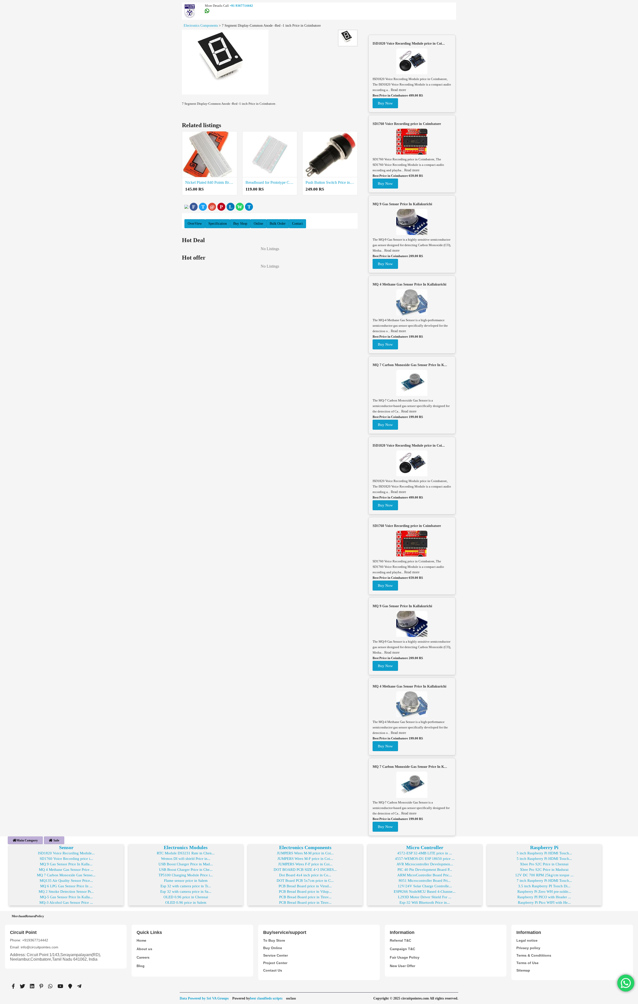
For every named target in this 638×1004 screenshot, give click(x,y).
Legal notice (527, 940)
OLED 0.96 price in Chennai (185, 897)
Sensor (66, 847)
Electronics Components (305, 847)
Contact (297, 223)
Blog (141, 966)
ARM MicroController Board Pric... (424, 875)
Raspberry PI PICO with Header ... (544, 897)
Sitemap (523, 970)
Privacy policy (528, 948)
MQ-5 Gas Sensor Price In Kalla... (66, 897)
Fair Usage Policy (404, 957)
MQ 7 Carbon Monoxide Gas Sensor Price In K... (410, 365)
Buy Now (385, 103)
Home (141, 940)
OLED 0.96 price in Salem (185, 902)
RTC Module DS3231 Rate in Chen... (186, 853)
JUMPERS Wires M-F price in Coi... (305, 859)
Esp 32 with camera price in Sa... (185, 892)
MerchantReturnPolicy (28, 916)
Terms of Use (527, 963)
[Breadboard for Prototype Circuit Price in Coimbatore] (269, 154)
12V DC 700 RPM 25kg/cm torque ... (544, 875)
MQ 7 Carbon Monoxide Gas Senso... (66, 875)
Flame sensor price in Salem (186, 881)
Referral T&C (400, 940)
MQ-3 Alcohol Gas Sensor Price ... (66, 902)
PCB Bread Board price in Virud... (305, 886)
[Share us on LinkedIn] (32, 986)
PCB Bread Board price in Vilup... (305, 892)
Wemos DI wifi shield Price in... (185, 859)
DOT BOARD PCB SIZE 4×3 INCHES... (305, 870)
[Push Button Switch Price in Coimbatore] (330, 154)
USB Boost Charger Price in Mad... (186, 864)
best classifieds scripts (266, 998)
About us (144, 949)
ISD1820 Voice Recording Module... (66, 853)
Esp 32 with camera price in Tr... (185, 886)
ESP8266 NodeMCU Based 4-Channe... (425, 892)
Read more (398, 90)
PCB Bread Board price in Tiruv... (305, 897)
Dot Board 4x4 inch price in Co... (305, 875)
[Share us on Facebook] (13, 986)
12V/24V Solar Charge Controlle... (425, 886)
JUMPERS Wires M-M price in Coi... (305, 853)
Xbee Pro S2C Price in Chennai (544, 864)
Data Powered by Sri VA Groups (204, 998)
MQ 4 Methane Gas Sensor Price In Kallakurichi (409, 284)
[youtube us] (60, 986)
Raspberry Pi (544, 847)
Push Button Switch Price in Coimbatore (330, 182)
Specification (217, 223)
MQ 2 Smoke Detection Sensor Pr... (66, 892)
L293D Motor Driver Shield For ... (424, 897)
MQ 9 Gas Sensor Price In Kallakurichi (402, 204)
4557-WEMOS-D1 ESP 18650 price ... (425, 859)
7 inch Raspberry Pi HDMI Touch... (544, 881)
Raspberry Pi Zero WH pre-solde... (544, 892)
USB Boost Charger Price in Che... (186, 870)
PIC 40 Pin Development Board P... (425, 870)
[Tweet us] (22, 986)
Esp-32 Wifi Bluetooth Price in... (424, 902)
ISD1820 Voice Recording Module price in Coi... (409, 43)
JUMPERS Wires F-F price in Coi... (305, 864)
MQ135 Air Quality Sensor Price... (66, 881)
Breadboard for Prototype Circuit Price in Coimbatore (269, 182)
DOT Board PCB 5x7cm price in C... (305, 881)
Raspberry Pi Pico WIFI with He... (544, 902)
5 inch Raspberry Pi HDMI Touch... (544, 853)
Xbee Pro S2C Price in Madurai (544, 870)
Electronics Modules (186, 847)
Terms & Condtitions (533, 955)
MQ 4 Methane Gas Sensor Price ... (66, 870)
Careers (143, 957)
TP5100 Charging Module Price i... (186, 875)
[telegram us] (79, 986)
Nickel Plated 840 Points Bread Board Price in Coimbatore (209, 182)
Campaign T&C (402, 949)
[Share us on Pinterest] (41, 986)
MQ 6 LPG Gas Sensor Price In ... (66, 886)
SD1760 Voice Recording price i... (66, 859)
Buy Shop (240, 223)
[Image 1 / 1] (225, 62)
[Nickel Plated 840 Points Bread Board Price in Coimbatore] (209, 154)
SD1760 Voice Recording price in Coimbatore (407, 124)
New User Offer (402, 966)
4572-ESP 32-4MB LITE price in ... (424, 853)
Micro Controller (424, 847)
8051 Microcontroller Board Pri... (425, 881)
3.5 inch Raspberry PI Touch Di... (544, 886)
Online (258, 223)
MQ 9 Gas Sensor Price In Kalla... (66, 864)
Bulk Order (278, 223)
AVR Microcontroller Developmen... (425, 864)
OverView (195, 223)
